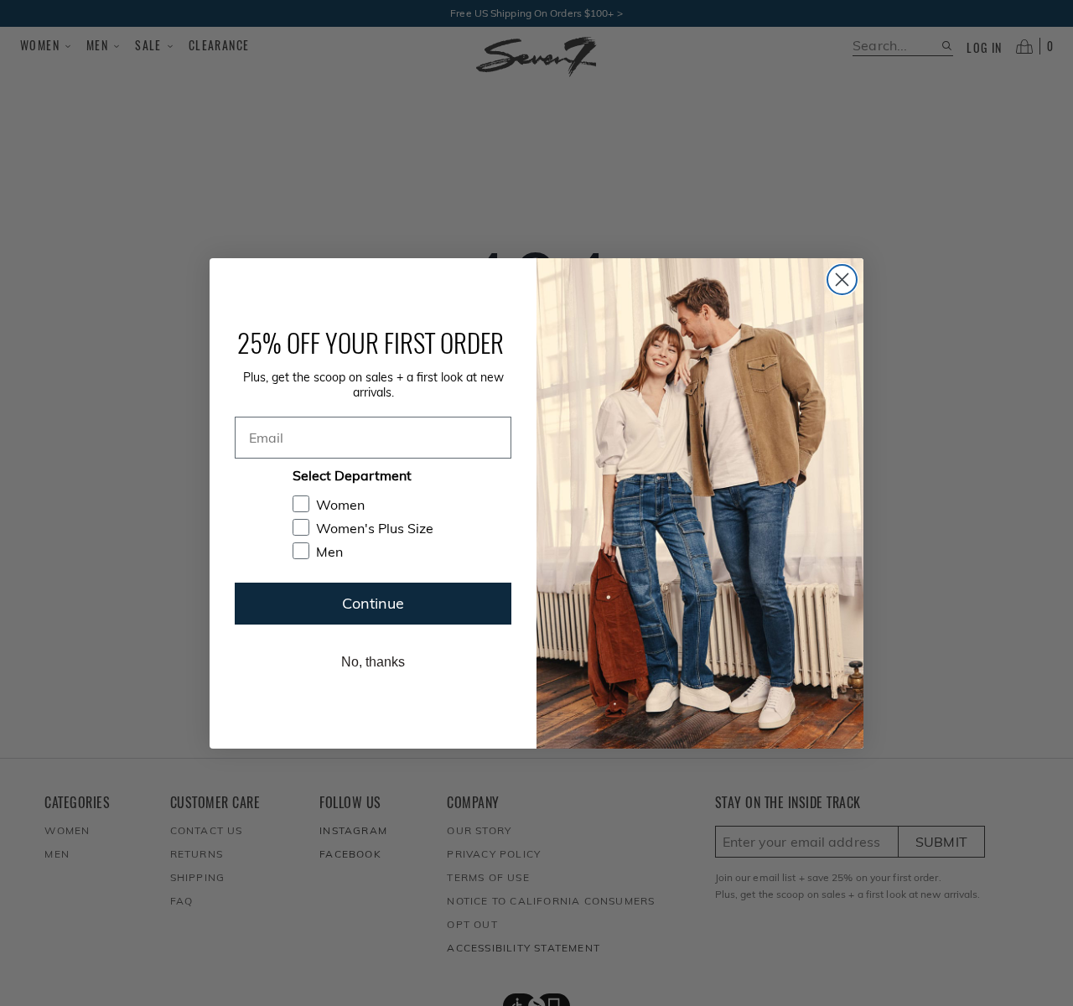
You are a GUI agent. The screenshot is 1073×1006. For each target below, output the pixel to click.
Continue (373, 603)
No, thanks (373, 662)
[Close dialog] (842, 279)
